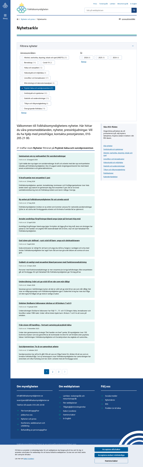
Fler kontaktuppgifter (30, 410)
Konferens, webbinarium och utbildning (33, 424)
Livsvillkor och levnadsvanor (113, 159)
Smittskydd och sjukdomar (113, 149)
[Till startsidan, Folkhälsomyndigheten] (5, 5)
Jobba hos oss (26, 414)
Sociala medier (111, 396)
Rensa (23, 112)
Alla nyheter (108, 146)
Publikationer (108, 173)
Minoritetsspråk (122, 4)
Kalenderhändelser (110, 177)
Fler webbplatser (70, 402)
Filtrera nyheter (28, 46)
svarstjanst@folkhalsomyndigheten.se (33, 400)
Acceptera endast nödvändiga (111, 455)
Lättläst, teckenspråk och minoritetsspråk (74, 397)
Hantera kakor (111, 461)
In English (133, 4)
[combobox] (110, 10)
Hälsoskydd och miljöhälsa (113, 162)
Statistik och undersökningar (114, 166)
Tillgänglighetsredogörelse (74, 407)
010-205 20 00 (38, 405)
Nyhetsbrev (110, 400)
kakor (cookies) (29, 458)
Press (95, 4)
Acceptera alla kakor (111, 449)
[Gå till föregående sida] (64, 371)
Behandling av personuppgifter (34, 430)
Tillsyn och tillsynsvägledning (114, 169)
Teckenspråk (103, 4)
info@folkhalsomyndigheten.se (30, 395)
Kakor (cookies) (69, 411)
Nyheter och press (28, 19)
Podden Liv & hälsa (113, 408)
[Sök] (134, 10)
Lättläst (112, 4)
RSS (106, 404)
